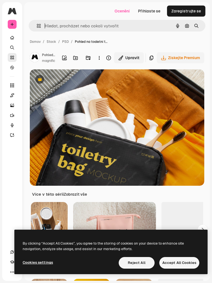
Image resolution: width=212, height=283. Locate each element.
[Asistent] (12, 135)
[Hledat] (12, 47)
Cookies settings (38, 262)
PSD (65, 42)
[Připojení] (12, 252)
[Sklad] (12, 57)
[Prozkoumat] (12, 67)
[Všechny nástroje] (12, 85)
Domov (35, 42)
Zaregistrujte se (186, 11)
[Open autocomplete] (36, 26)
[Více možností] (99, 57)
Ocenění (122, 11)
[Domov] (12, 37)
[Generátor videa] (12, 115)
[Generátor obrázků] (12, 105)
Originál (65, 80)
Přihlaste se (149, 11)
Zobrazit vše (75, 194)
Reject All (136, 262)
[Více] (12, 272)
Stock (51, 42)
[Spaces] (12, 95)
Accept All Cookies (179, 262)
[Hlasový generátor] (12, 125)
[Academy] (12, 262)
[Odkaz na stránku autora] (35, 58)
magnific (48, 61)
